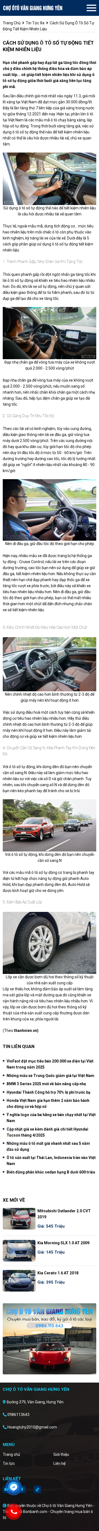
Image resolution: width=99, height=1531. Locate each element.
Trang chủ (11, 1454)
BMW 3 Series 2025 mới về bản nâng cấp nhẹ (46, 1084)
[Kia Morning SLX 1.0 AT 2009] (19, 1250)
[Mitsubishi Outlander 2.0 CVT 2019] (19, 1219)
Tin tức (9, 1463)
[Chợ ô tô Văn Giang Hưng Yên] (33, 8)
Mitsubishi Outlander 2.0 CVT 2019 (64, 1214)
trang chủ (12, 23)
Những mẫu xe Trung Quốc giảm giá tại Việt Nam (50, 1075)
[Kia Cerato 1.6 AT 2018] (19, 1281)
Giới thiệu (61, 1454)
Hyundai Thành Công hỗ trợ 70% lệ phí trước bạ (48, 1092)
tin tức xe (35, 23)
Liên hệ (59, 1463)
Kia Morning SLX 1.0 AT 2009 (63, 1243)
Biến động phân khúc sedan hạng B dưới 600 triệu (51, 1172)
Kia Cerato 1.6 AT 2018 (57, 1273)
